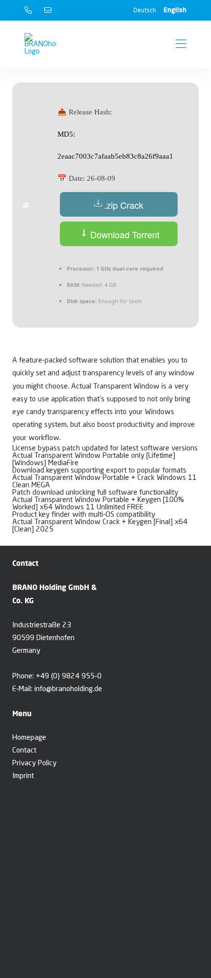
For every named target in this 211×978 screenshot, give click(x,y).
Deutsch (144, 10)
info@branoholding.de (68, 689)
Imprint (23, 776)
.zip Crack (123, 204)
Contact (24, 750)
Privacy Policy (34, 763)
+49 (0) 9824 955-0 (69, 676)
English (174, 10)
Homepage (29, 738)
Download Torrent (123, 234)
